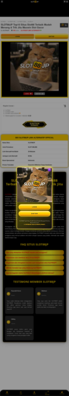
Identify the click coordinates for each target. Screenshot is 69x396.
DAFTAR (34, 213)
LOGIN (34, 207)
